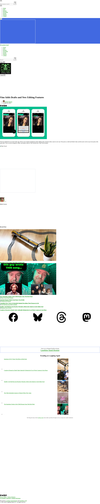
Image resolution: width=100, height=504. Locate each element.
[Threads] (4, 106)
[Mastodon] (87, 322)
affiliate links (40, 417)
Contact (5, 55)
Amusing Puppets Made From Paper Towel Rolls (12, 300)
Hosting (5, 50)
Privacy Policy (3, 497)
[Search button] (15, 59)
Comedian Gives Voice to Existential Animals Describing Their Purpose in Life (19, 303)
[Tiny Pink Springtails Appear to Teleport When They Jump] (62, 403)
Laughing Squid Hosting (50, 350)
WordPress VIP (23, 500)
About (4, 47)
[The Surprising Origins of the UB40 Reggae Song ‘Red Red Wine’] (28, 294)
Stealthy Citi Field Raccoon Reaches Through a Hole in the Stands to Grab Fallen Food (21, 306)
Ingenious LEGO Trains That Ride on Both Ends (12, 262)
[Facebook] (1, 106)
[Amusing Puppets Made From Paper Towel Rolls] (6, 297)
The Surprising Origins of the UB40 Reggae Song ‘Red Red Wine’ (16, 296)
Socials (4, 52)
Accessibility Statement (5, 498)
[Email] (6, 106)
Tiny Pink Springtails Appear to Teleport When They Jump (17, 393)
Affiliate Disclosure (15, 498)
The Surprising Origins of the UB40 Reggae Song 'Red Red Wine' (19, 404)
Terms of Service (11, 497)
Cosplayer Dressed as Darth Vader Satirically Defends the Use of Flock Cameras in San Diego (23, 310)
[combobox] (7, 60)
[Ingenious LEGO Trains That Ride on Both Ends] (28, 260)
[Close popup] (1, 19)
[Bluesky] (3, 106)
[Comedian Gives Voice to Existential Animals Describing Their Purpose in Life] (5, 301)
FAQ (4, 48)
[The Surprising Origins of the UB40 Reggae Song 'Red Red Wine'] (62, 414)
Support (5, 54)
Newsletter (5, 51)
